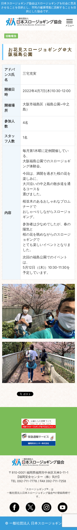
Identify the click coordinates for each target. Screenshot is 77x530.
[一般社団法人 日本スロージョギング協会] (34, 22)
